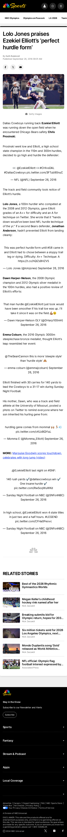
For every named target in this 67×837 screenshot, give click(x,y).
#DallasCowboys (15, 172)
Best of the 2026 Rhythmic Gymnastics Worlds (39, 585)
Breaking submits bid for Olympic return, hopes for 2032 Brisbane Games (42, 616)
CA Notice (32, 808)
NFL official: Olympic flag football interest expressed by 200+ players (41, 662)
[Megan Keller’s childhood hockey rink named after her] (11, 602)
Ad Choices (19, 805)
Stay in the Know (12, 702)
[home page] (14, 6)
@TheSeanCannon (17, 356)
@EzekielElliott (26, 168)
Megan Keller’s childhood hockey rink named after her (40, 600)
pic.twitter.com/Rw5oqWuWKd (33, 488)
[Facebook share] (5, 67)
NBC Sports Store (54, 803)
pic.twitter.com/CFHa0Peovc (33, 521)
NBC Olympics (12, 18)
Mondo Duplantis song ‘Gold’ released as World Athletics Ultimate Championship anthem (42, 647)
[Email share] (20, 67)
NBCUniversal (20, 813)
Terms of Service (46, 808)
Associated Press (30, 667)
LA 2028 (53, 18)
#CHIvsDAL (47, 168)
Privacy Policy (32, 805)
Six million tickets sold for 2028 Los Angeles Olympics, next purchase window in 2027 (42, 631)
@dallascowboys (40, 479)
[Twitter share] (13, 67)
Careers (17, 803)
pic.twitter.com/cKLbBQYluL (33, 431)
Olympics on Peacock (34, 18)
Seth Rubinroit (13, 56)
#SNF (51, 470)
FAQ (43, 803)
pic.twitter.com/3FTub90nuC (44, 172)
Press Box (7, 805)
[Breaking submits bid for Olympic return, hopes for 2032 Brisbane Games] (11, 618)
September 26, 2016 (43, 179)
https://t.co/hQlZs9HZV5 (33, 261)
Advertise (7, 803)
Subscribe (9, 714)
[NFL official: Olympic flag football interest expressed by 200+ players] (11, 664)
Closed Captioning (31, 803)
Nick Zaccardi (28, 606)
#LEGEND (51, 516)
